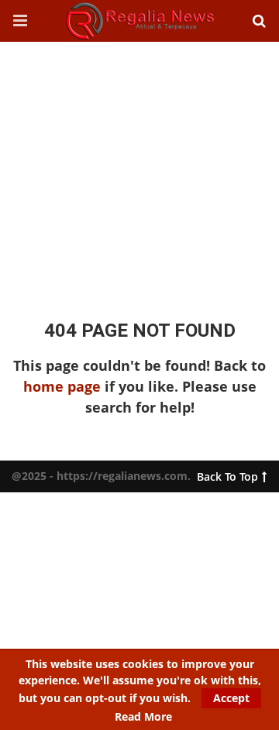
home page (62, 386)
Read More (143, 716)
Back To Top (227, 473)
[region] (139, 166)
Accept (231, 698)
